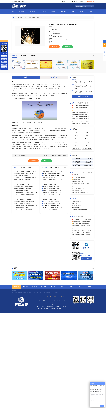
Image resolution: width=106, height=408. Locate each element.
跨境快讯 (24, 292)
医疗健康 (87, 142)
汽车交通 (76, 145)
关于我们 (90, 11)
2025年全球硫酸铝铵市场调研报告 (21, 175)
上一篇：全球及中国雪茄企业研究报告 (20, 155)
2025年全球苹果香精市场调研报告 (21, 207)
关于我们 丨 (39, 300)
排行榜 (72, 11)
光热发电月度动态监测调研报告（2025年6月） (52, 199)
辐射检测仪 (48, 292)
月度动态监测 (87, 158)
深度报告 (4, 61)
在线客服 (81, 1)
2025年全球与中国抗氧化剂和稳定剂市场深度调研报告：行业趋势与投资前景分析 (25, 177)
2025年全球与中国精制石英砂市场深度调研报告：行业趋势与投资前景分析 (25, 205)
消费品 (87, 135)
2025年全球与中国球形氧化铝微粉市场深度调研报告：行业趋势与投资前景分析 (25, 192)
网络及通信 (87, 145)
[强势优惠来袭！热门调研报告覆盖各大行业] (19, 275)
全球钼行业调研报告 (76, 207)
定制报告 (25, 17)
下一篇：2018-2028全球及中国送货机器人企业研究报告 (55, 155)
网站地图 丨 (59, 300)
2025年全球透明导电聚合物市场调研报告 (22, 188)
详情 (38, 17)
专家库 (85, 82)
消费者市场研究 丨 (80, 82)
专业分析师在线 (86, 258)
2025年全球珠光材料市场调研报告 (21, 190)
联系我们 (63, 300)
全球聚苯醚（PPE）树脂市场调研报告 (80, 209)
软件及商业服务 (76, 148)
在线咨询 (68, 46)
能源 (76, 132)
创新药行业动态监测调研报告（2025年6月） (52, 194)
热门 (84, 172)
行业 (91, 172)
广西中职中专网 (36, 292)
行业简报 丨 (81, 91)
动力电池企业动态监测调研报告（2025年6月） (52, 184)
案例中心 (90, 91)
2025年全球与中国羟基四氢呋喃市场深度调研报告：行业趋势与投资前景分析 (25, 197)
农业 (87, 132)
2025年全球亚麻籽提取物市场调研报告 (22, 203)
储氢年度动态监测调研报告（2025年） (51, 177)
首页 (13, 11)
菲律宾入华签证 (55, 292)
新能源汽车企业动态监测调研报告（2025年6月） (53, 192)
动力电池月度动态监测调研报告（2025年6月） (52, 205)
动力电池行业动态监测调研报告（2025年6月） (52, 173)
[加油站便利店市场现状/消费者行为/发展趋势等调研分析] (52, 275)
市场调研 (21, 11)
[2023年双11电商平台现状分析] (85, 275)
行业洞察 (4, 64)
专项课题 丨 (78, 86)
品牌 (89, 172)
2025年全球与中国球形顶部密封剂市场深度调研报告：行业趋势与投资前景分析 (25, 195)
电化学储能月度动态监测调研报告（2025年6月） (53, 171)
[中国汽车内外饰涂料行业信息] (35, 275)
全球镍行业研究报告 (76, 203)
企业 (86, 172)
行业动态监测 (87, 165)
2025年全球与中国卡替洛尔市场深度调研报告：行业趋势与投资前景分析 (25, 182)
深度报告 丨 (81, 85)
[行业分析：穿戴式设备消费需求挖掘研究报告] (69, 275)
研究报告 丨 (44, 300)
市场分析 (43, 11)
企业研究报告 (32, 17)
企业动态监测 (76, 165)
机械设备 (87, 138)
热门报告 (4, 56)
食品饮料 (76, 142)
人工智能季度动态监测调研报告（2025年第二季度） (53, 196)
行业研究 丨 (76, 81)
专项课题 (43, 287)
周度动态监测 (76, 158)
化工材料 (76, 135)
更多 (93, 55)
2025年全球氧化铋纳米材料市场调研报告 (22, 199)
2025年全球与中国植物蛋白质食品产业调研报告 (24, 173)
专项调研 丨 (81, 81)
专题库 (81, 11)
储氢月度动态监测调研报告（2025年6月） (51, 186)
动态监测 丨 (76, 92)
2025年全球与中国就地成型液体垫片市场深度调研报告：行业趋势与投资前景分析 (25, 201)
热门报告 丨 (76, 85)
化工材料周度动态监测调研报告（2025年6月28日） (53, 207)
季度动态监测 (76, 162)
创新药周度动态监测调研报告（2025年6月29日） (53, 203)
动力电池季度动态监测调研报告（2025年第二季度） (53, 175)
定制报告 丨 (86, 85)
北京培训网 (29, 292)
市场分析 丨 (76, 91)
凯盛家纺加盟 (42, 292)
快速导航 (16, 287)
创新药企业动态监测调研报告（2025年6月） (52, 201)
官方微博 (69, 1)
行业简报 (63, 11)
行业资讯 (53, 11)
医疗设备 (76, 138)
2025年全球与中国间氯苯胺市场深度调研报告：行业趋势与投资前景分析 (25, 210)
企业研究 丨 (86, 81)
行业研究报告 (14, 292)
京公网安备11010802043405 (56, 308)
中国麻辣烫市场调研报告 (77, 201)
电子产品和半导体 (87, 148)
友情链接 (14, 290)
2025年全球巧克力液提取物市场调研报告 (22, 179)
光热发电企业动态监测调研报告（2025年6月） (52, 181)
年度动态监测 (87, 162)
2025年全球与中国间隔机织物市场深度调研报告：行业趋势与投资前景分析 (25, 212)
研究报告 (32, 11)
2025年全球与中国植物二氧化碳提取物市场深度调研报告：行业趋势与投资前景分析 (25, 171)
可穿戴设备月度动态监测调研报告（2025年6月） (53, 179)
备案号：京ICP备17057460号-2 (43, 308)
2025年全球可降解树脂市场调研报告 (21, 184)
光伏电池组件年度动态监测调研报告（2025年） (52, 209)
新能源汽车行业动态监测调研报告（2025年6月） (53, 190)
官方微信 (64, 1)
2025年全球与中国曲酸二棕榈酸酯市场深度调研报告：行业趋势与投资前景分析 (25, 186)
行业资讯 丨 (86, 91)
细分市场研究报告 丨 (85, 86)
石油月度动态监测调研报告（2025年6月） (51, 188)
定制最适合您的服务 (82, 96)
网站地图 (75, 1)
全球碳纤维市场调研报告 (77, 205)
